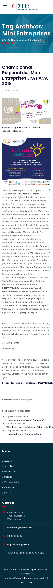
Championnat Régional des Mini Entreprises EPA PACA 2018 (25, 75)
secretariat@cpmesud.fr (19, 527)
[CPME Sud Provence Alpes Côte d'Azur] (26, 7)
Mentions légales (13, 578)
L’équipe (8, 476)
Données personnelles (35, 578)
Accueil (8, 461)
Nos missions (10, 471)
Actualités (9, 466)
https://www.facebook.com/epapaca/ (25, 420)
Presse (7, 492)
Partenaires (10, 487)
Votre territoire (11, 482)
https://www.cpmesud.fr (19, 544)
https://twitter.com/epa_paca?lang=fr (25, 434)
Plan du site (26, 582)
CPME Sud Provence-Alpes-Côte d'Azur (29, 569)
